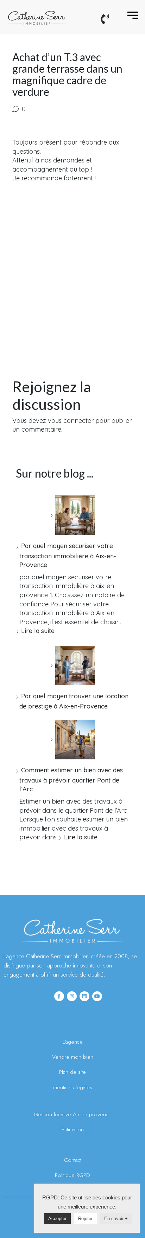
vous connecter (71, 421)
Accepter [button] (57, 1218)
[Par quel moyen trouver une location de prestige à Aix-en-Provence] (72, 665)
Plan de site (72, 1072)
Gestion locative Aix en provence (73, 1114)
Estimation (73, 1129)
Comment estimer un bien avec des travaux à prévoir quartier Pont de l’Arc (71, 779)
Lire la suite (38, 631)
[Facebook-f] (59, 996)
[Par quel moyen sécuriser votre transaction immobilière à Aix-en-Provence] (72, 515)
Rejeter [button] (85, 1218)
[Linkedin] (84, 996)
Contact (72, 1160)
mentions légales (72, 1087)
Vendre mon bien (72, 1057)
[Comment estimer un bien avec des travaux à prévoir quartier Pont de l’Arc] (72, 739)
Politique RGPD (72, 1175)
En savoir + (116, 1218)
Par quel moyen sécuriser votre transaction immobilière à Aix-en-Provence (67, 555)
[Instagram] (72, 996)
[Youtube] (97, 996)
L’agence (73, 1042)
